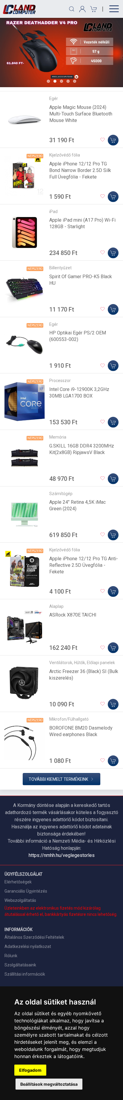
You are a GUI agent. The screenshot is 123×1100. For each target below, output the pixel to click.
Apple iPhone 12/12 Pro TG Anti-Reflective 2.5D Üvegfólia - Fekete (83, 565)
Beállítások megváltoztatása (49, 1084)
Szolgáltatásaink (20, 965)
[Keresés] (72, 9)
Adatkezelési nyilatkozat (27, 946)
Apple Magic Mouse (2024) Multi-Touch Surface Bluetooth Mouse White (80, 113)
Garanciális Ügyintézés (25, 891)
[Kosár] (92, 9)
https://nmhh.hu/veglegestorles (62, 855)
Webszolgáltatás (20, 900)
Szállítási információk (24, 974)
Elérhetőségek (18, 882)
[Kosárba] (113, 140)
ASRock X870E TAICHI (72, 615)
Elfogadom (30, 1070)
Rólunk (10, 955)
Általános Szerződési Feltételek (34, 937)
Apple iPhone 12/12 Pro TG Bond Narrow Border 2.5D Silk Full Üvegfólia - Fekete (80, 170)
